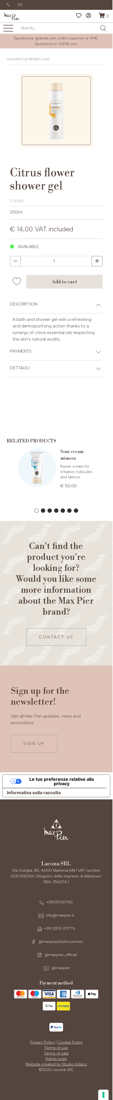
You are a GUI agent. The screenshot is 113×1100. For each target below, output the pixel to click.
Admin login (56, 1058)
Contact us (56, 637)
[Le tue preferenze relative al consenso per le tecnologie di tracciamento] (103, 1095)
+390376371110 (59, 902)
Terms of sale (56, 1053)
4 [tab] (56, 510)
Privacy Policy (42, 1042)
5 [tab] (63, 510)
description (23, 304)
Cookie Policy (70, 1042)
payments (21, 351)
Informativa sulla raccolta (34, 792)
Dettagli (20, 367)
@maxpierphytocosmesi (60, 941)
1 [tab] (36, 510)
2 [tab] (43, 510)
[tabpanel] (56, 472)
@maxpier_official (60, 954)
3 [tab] (49, 510)
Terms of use (56, 1048)
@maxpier (60, 968)
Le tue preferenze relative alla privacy (61, 781)
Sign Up (34, 743)
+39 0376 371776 (59, 928)
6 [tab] (69, 510)
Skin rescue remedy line (28, 59)
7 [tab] (76, 510)
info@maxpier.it (60, 915)
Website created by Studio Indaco (56, 1064)
